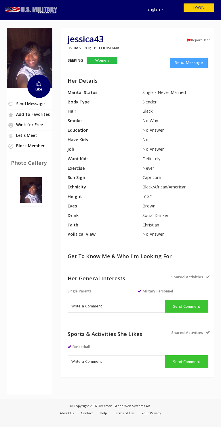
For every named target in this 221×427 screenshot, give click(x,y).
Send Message (189, 63)
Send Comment (186, 307)
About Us (67, 413)
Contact (87, 413)
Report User (200, 40)
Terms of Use (124, 413)
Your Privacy (151, 413)
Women (102, 61)
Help (103, 413)
